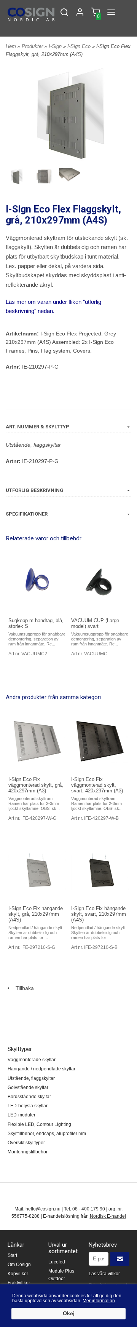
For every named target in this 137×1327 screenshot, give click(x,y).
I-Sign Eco (79, 46)
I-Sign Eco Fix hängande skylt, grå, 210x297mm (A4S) (35, 914)
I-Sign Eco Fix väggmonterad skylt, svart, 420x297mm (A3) (97, 785)
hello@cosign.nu (43, 1209)
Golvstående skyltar (28, 1087)
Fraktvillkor (19, 1282)
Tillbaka (22, 988)
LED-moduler (21, 1115)
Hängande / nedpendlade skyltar (41, 1069)
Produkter (33, 46)
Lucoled (56, 1262)
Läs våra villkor (104, 1273)
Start (12, 1255)
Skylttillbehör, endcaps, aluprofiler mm (47, 1133)
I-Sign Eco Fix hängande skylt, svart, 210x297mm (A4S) (98, 914)
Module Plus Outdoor (61, 1274)
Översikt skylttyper (26, 1142)
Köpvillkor (18, 1273)
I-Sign (56, 46)
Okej (69, 1313)
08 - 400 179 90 (88, 1209)
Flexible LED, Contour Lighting (39, 1124)
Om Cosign (19, 1264)
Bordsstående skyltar (29, 1096)
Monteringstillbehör (28, 1152)
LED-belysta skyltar (28, 1105)
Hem (11, 46)
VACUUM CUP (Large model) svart (95, 623)
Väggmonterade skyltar (32, 1059)
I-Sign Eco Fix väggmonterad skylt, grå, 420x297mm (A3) (35, 785)
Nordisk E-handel (108, 1216)
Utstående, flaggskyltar (33, 445)
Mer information (99, 1300)
